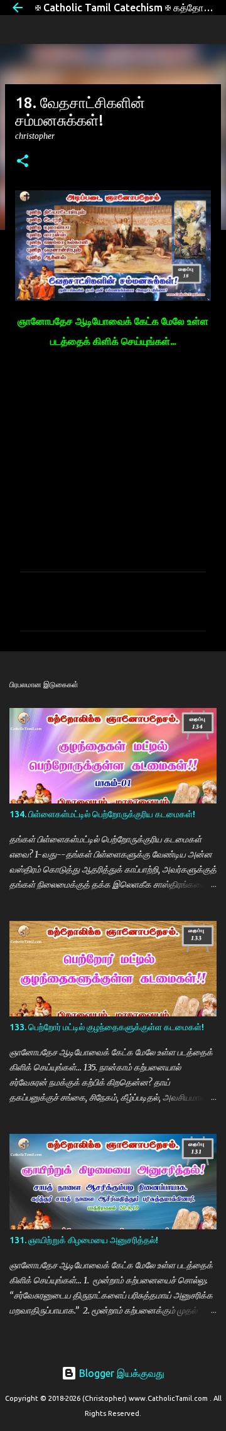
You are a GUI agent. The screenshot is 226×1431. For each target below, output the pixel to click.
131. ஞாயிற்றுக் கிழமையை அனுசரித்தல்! (83, 1240)
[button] (22, 161)
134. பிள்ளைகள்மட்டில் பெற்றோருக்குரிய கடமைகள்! (102, 814)
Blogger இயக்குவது (120, 1373)
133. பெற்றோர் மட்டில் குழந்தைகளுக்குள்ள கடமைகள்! (106, 1027)
